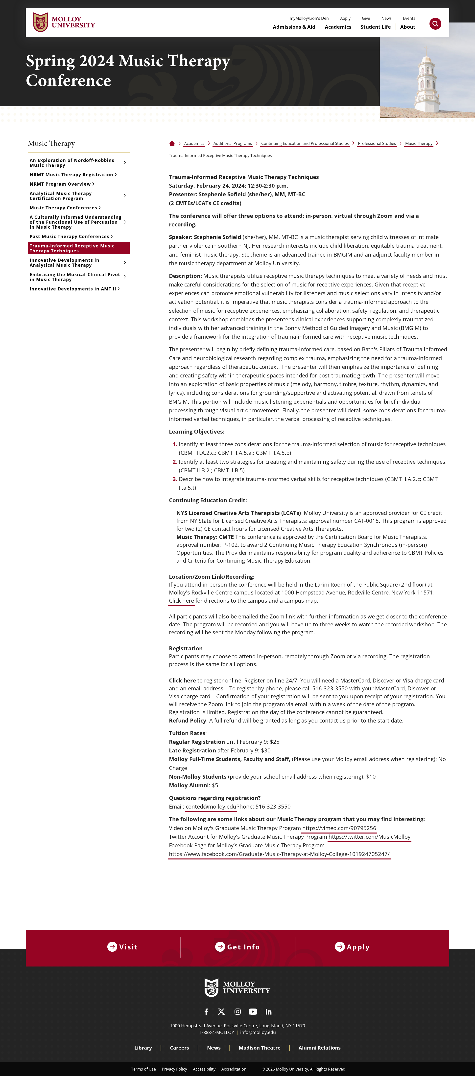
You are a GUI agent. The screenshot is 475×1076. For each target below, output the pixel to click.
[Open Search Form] (435, 24)
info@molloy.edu (258, 1032)
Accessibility (204, 1069)
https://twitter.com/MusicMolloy (369, 836)
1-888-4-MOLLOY (216, 1032)
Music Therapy (418, 143)
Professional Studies (377, 143)
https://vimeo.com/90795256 (339, 828)
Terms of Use (143, 1069)
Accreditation (233, 1069)
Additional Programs (233, 143)
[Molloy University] (237, 988)
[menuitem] (294, 31)
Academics (194, 143)
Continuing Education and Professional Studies (305, 143)
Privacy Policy (174, 1069)
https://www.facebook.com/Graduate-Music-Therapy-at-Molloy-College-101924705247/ (279, 853)
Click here (181, 600)
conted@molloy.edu (211, 806)
